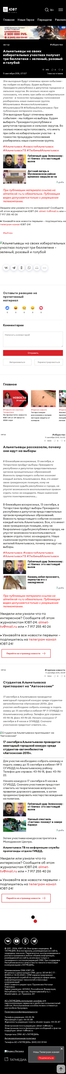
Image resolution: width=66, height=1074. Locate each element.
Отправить (33, 353)
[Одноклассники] (21, 268)
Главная (8, 19)
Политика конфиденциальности (21, 1012)
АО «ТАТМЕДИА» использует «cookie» (23, 1001)
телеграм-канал (10, 224)
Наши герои (25, 19)
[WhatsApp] (29, 268)
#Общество (56, 44)
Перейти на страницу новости (23, 653)
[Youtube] (16, 941)
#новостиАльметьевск (38, 146)
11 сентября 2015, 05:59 (55, 673)
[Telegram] (14, 268)
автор (6, 44)
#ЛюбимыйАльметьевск (43, 150)
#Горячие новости (55, 670)
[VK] (8, 941)
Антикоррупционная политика (20, 1038)
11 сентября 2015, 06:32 (55, 437)
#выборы (8, 233)
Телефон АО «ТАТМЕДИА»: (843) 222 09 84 (26, 1042)
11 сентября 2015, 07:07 (15, 73)
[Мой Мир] (37, 268)
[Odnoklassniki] (25, 941)
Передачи (44, 19)
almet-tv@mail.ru (49, 211)
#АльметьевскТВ (14, 150)
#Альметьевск (13, 146)
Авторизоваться (17, 362)
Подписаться (46, 1058)
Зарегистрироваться (49, 362)
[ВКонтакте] (6, 268)
